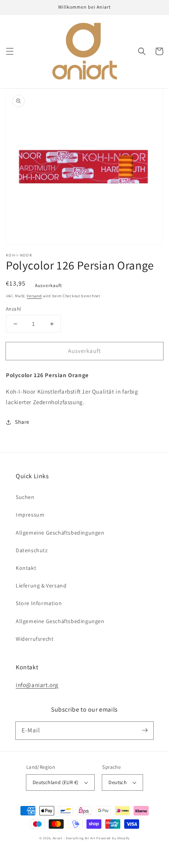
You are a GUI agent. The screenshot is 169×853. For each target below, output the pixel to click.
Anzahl (13, 308)
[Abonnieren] (144, 730)
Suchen (25, 497)
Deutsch (117, 782)
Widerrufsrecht (34, 638)
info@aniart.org (37, 685)
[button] (9, 51)
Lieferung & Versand (41, 585)
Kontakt (26, 567)
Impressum (30, 514)
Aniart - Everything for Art (74, 838)
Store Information (39, 603)
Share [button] (22, 421)
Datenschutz (32, 550)
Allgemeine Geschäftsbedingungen (60, 532)
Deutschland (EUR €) (56, 782)
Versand (34, 295)
